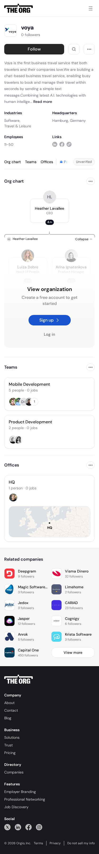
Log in (49, 334)
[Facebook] (28, 827)
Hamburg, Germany (69, 120)
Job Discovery (16, 807)
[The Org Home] (18, 8)
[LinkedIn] (18, 827)
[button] (49, 211)
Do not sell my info (81, 843)
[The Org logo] (18, 679)
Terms (38, 843)
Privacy (55, 843)
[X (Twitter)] (7, 827)
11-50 (8, 144)
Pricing (10, 752)
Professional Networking (24, 799)
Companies (13, 772)
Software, (12, 120)
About (9, 702)
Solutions (12, 737)
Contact (11, 710)
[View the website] (69, 144)
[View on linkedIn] (54, 144)
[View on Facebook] (61, 144)
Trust (8, 745)
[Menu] (90, 8)
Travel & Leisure (17, 126)
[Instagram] (39, 827)
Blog (7, 718)
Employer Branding (20, 791)
